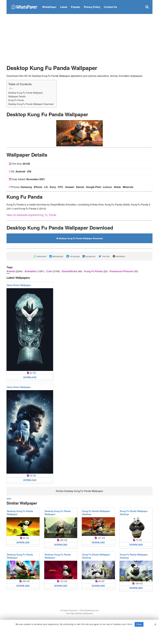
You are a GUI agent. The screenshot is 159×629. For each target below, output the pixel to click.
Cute (49, 271)
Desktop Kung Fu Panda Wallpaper (25, 92)
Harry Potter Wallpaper (19, 285)
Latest (63, 7)
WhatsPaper (49, 7)
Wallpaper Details (16, 96)
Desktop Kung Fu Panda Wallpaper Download (30, 104)
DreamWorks (70, 271)
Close (139, 624)
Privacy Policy (92, 7)
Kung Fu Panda (16, 100)
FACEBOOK (90, 256)
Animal (11, 271)
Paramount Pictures (122, 271)
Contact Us (110, 7)
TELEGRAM (74, 256)
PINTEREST (120, 256)
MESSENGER (57, 256)
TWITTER (106, 256)
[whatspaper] (24, 6)
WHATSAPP (41, 256)
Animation (31, 271)
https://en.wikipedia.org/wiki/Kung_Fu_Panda (31, 215)
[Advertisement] (79, 39)
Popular (75, 7)
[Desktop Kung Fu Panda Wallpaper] (79, 133)
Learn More (126, 624)
